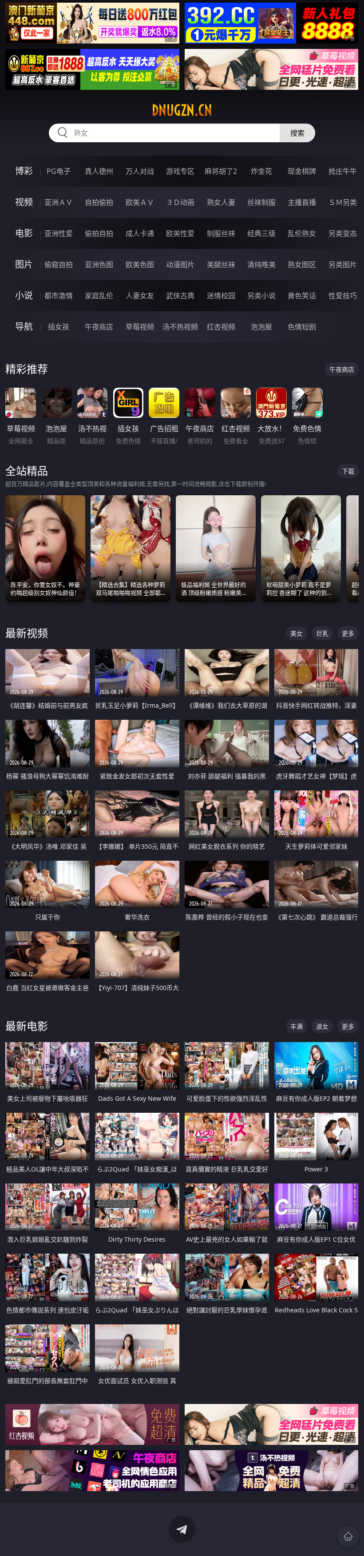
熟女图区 (302, 264)
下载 (348, 471)
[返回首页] (348, 1536)
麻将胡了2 (221, 171)
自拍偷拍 (99, 202)
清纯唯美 (261, 264)
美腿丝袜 (221, 264)
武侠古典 (180, 296)
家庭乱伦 (99, 296)
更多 (348, 633)
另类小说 (261, 296)
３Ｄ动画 (180, 202)
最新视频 (26, 633)
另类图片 (342, 264)
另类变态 (342, 233)
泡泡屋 (261, 327)
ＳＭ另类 (342, 202)
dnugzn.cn (182, 110)
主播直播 (302, 202)
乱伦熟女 (302, 233)
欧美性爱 (180, 233)
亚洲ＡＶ (58, 202)
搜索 (297, 133)
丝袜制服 (261, 202)
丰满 (296, 1026)
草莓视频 (140, 327)
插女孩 (58, 327)
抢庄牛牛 (342, 171)
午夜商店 (99, 327)
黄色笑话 (302, 296)
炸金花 (261, 171)
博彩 (24, 171)
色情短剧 (302, 327)
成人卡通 (140, 233)
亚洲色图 (99, 264)
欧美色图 (140, 264)
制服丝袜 (221, 233)
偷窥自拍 (58, 264)
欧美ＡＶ (140, 202)
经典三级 (261, 233)
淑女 (322, 1026)
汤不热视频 (180, 327)
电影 (24, 233)
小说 (24, 295)
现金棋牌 (302, 171)
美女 (296, 633)
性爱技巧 (342, 296)
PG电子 (59, 171)
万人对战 (140, 171)
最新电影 (26, 1026)
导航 (24, 327)
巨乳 (322, 633)
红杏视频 (221, 327)
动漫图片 (180, 264)
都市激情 (58, 296)
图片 (24, 264)
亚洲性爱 (58, 233)
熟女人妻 (221, 202)
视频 (24, 202)
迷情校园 (221, 296)
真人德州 (99, 171)
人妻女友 (140, 296)
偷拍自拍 (99, 233)
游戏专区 (180, 171)
